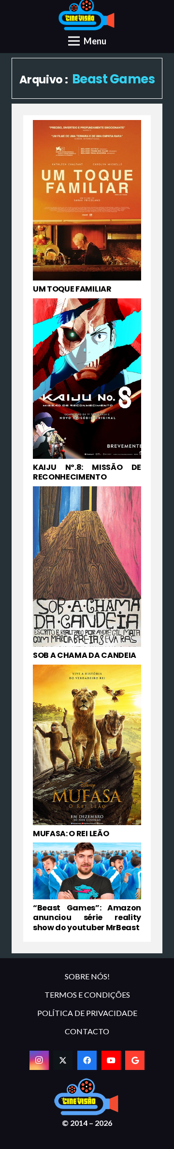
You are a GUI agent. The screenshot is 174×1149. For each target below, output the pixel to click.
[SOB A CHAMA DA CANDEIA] (87, 573)
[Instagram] (39, 1060)
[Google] (135, 1060)
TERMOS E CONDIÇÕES (87, 994)
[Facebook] (87, 1060)
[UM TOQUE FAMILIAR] (87, 207)
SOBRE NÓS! (87, 976)
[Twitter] (62, 1060)
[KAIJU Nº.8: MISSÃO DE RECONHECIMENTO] (87, 390)
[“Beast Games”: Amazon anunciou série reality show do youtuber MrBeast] (87, 887)
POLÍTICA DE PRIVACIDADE (87, 1012)
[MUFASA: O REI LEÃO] (87, 752)
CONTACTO (87, 1031)
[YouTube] (111, 1060)
